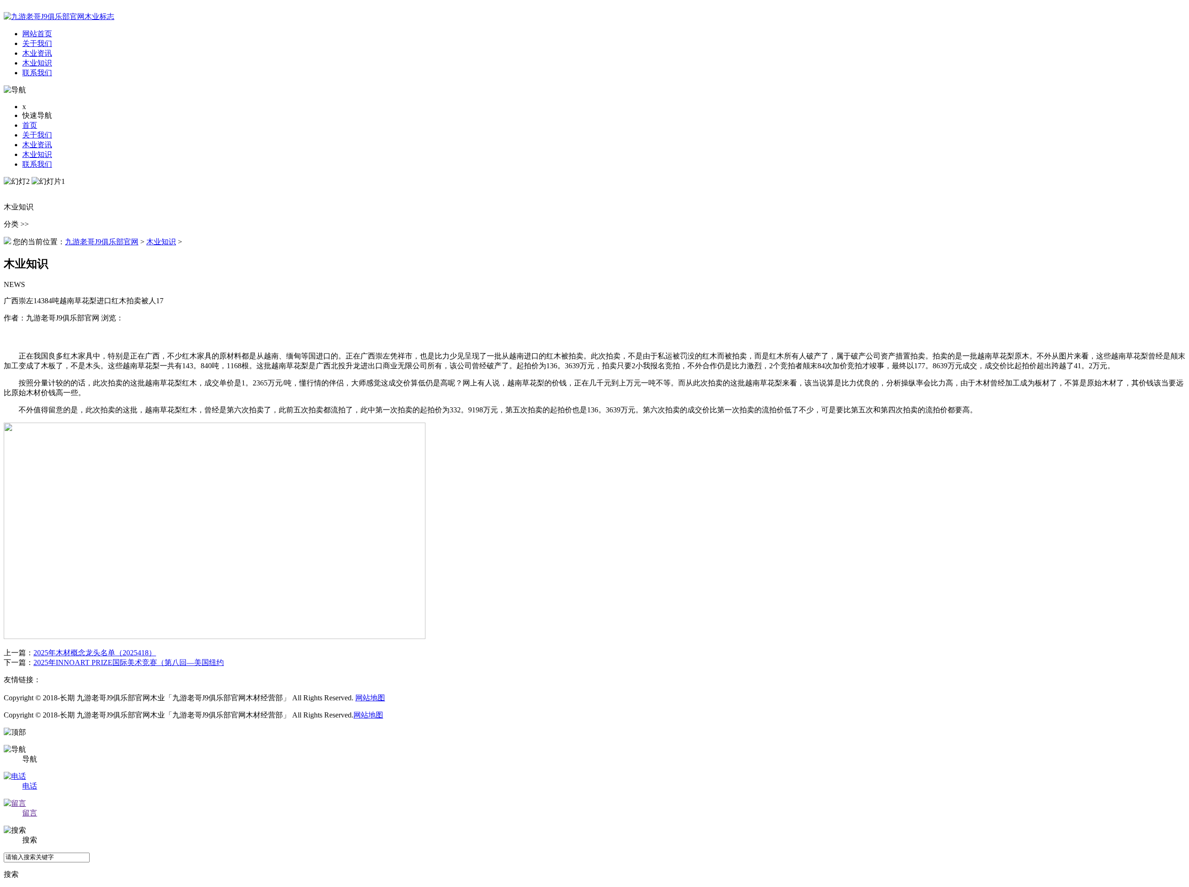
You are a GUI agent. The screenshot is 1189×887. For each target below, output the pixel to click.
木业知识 (37, 154)
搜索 (11, 874)
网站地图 (370, 698)
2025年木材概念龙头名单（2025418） (94, 653)
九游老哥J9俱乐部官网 (101, 242)
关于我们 (37, 135)
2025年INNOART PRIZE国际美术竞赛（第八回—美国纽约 (128, 662)
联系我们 (37, 164)
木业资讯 (37, 145)
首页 (29, 125)
